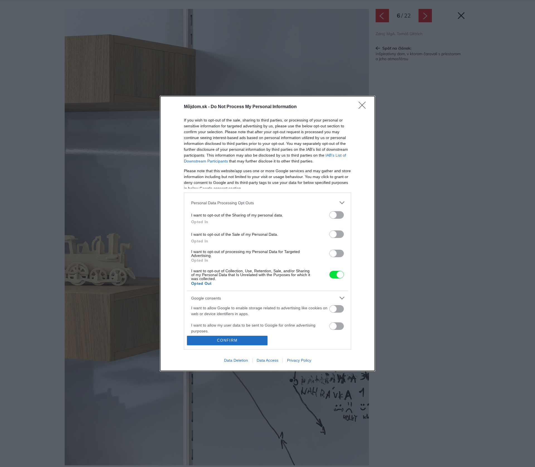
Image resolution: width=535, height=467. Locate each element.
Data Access (267, 360)
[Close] (364, 107)
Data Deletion (236, 360)
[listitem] (267, 203)
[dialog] (267, 233)
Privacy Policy (299, 360)
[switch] (336, 215)
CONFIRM (227, 340)
